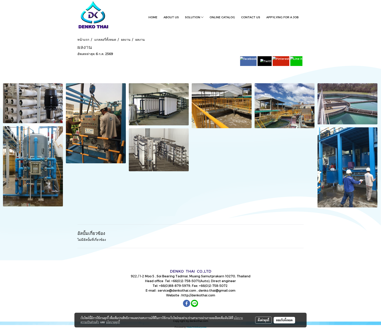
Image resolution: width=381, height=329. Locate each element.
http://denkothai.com (198, 295)
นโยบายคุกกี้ (113, 322)
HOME (152, 17)
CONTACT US (250, 17)
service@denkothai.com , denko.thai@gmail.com (196, 290)
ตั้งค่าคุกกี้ (263, 320)
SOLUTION (193, 17)
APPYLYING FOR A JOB (282, 17)
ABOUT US (171, 17)
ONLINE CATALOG (222, 17)
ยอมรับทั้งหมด (284, 320)
